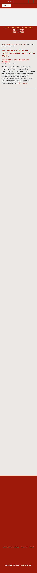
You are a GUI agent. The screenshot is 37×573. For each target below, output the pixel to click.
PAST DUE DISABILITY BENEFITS (20, 241)
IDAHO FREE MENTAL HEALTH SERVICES (19, 235)
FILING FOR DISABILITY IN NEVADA (17, 194)
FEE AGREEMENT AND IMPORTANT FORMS (16, 279)
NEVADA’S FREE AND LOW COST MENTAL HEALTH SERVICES (20, 312)
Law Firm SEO (7, 547)
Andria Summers (13, 289)
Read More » (23, 83)
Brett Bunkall (12, 294)
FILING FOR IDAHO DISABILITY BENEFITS (19, 165)
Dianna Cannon (13, 285)
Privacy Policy (12, 132)
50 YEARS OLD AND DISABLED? (19, 351)
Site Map (11, 427)
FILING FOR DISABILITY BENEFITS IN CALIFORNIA (17, 172)
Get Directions (20, 499)
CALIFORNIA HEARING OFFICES (20, 329)
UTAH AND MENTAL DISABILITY (19, 255)
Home (10, 398)
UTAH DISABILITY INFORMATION (20, 251)
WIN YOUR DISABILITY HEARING (20, 182)
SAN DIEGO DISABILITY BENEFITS (16, 341)
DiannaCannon (14, 98)
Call (15, 1)
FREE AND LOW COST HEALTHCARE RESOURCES (18, 219)
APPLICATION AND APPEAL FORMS (18, 367)
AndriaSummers (15, 116)
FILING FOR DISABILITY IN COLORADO (17, 268)
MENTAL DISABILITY (15, 356)
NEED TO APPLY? (14, 347)
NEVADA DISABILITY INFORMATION (15, 188)
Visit (26, 1)
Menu (9, 1)
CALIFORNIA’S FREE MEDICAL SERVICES (19, 151)
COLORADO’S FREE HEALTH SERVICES (18, 305)
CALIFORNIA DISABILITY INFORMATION (17, 335)
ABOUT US (12, 274)
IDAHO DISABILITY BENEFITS (19, 230)
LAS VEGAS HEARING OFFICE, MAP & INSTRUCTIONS (19, 324)
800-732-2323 (18, 32)
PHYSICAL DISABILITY (16, 361)
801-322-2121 (18, 30)
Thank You (11, 422)
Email (21, 1)
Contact (6, 5)
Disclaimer (11, 413)
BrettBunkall (14, 107)
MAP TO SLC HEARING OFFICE (19, 207)
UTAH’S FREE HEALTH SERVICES (20, 318)
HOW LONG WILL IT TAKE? (18, 225)
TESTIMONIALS (13, 403)
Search (30, 1)
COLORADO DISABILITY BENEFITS (17, 201)
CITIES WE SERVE (14, 246)
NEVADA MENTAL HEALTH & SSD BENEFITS (20, 158)
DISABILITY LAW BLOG (16, 299)
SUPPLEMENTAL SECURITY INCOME (18, 387)
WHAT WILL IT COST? (16, 178)
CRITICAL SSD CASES (16, 393)
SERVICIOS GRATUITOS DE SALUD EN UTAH (18, 138)
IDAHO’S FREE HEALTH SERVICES (16, 145)
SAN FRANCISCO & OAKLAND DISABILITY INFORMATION (19, 213)
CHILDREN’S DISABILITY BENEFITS (17, 374)
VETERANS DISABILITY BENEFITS (16, 381)
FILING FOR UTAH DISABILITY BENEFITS (19, 261)
